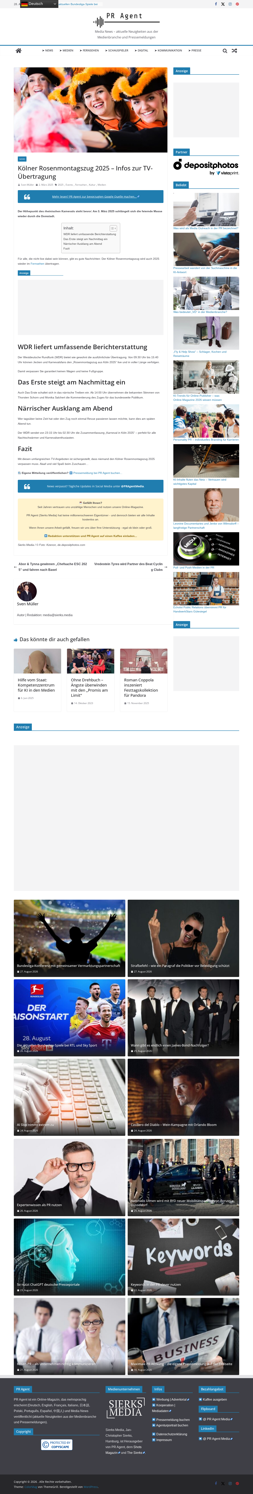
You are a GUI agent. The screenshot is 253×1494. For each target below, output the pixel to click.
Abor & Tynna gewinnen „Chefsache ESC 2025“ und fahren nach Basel (53, 566)
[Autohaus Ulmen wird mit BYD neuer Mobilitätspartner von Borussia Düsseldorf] (183, 1177)
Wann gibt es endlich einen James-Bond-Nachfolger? (170, 1045)
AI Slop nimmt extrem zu (35, 1125)
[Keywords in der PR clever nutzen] (183, 1257)
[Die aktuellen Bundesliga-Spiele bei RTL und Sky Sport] (69, 1017)
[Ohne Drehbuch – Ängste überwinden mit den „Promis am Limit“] (90, 651)
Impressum (164, 1440)
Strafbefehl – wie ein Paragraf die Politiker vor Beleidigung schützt (180, 966)
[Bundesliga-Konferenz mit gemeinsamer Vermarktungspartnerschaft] (69, 938)
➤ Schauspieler (116, 50)
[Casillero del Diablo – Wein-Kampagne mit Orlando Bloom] (183, 1097)
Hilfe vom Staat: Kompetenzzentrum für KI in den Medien (36, 685)
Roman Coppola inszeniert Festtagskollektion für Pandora (141, 687)
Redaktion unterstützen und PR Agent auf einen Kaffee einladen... (92, 536)
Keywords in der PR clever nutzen (156, 1285)
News (22, 159)
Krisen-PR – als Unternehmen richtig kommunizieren (56, 1364)
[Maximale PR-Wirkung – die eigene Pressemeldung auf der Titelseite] (183, 1336)
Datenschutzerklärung (171, 1434)
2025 (60, 184)
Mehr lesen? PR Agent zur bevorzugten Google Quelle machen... (94, 196)
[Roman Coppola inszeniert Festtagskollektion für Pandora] (143, 651)
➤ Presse (194, 50)
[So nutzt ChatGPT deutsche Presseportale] (69, 1257)
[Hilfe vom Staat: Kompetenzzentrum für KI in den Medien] (37, 651)
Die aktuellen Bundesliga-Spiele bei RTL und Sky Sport (57, 1045)
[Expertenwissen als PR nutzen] (69, 1177)
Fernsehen (81, 184)
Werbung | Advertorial (171, 1399)
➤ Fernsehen (89, 50)
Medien (102, 184)
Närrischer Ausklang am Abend (82, 243)
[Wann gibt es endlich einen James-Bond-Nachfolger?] (183, 1017)
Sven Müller (27, 184)
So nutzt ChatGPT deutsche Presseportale (48, 1285)
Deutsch (35, 4)
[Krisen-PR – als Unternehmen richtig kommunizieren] (69, 1336)
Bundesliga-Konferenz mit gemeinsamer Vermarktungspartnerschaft (68, 966)
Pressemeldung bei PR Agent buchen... (97, 472)
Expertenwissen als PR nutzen (73, 4)
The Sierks (134, 1452)
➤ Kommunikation (168, 50)
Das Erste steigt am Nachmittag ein (85, 239)
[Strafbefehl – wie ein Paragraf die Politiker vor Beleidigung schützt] (183, 938)
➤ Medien (66, 50)
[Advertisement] (90, 307)
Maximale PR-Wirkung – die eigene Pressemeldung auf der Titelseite (181, 1364)
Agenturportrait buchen (172, 1425)
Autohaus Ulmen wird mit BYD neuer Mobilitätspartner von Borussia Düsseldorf (182, 1203)
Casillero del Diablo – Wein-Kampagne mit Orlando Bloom (174, 1125)
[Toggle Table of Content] (111, 228)
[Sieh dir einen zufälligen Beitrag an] (234, 50)
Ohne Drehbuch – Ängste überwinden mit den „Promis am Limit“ (89, 687)
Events (69, 184)
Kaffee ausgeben (215, 1399)
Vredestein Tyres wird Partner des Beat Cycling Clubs (128, 566)
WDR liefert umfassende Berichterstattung (89, 234)
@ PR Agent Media (216, 1419)
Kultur (92, 184)
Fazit (66, 248)
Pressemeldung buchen (173, 1419)
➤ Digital (141, 50)
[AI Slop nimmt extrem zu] (69, 1097)
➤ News (47, 50)
